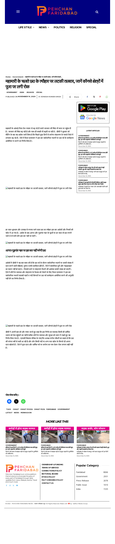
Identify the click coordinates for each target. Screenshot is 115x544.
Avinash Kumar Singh (51, 97)
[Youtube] (17, 486)
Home (8, 77)
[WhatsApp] (106, 97)
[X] (93, 97)
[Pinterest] (100, 97)
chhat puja (39, 409)
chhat (16, 409)
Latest (9, 413)
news (16, 413)
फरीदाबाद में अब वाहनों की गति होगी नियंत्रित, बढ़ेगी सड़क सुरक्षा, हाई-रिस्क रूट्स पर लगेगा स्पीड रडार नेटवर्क (92, 183)
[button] (97, 12)
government (64, 409)
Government (17, 77)
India (21, 92)
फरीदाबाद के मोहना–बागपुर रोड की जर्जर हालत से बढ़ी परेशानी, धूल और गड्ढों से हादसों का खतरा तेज (91, 168)
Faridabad (51, 409)
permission (26, 413)
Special (39, 92)
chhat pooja (26, 409)
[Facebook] (87, 97)
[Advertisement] (57, 51)
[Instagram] (10, 486)
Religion (30, 92)
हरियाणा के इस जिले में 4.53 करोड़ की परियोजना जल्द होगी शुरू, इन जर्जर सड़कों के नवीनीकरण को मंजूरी (93, 139)
